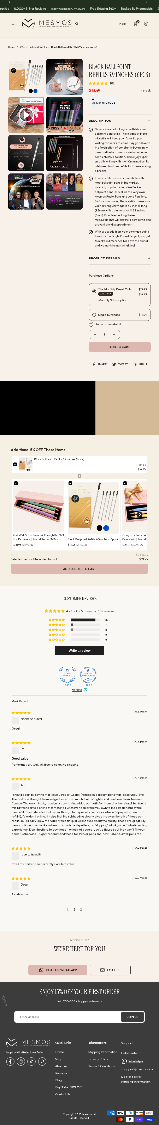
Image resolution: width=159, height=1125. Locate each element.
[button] (98, 83)
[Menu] (13, 23)
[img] (21, 713)
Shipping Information (102, 1052)
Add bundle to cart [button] (79, 569)
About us (61, 1066)
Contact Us (62, 1094)
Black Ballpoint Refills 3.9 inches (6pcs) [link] (59, 459)
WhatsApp (135, 1061)
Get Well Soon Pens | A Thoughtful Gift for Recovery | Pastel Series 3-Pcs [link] (38, 537)
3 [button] (81, 909)
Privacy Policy (98, 1059)
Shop (58, 1059)
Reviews (61, 1073)
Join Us (132, 1017)
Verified (77, 689)
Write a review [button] (79, 650)
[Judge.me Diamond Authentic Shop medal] (67, 675)
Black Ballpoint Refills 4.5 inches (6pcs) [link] (93, 539)
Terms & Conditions (101, 1066)
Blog (58, 1080)
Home (11, 47)
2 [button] (74, 909)
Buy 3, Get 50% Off (68, 1087)
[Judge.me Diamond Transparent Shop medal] (88, 675)
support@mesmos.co (138, 1069)
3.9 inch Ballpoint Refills (33, 47)
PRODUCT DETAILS (104, 258)
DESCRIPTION (100, 121)
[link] (26, 464)
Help (122, 24)
